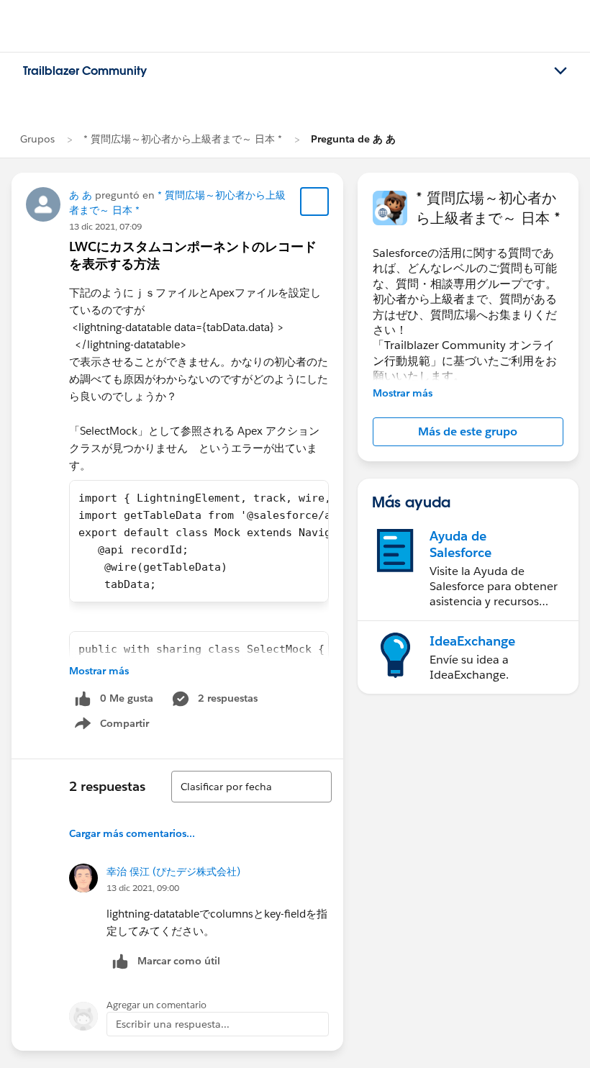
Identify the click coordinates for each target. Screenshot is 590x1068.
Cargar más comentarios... (132, 833)
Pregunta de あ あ (353, 138)
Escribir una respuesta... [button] (173, 1024)
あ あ (80, 195)
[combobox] (251, 786)
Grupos (37, 138)
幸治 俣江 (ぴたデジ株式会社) (173, 871)
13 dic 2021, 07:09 (105, 226)
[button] (468, 431)
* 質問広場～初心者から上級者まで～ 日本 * (182, 138)
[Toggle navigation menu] (560, 71)
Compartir (120, 726)
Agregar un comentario (156, 1005)
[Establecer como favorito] (314, 201)
